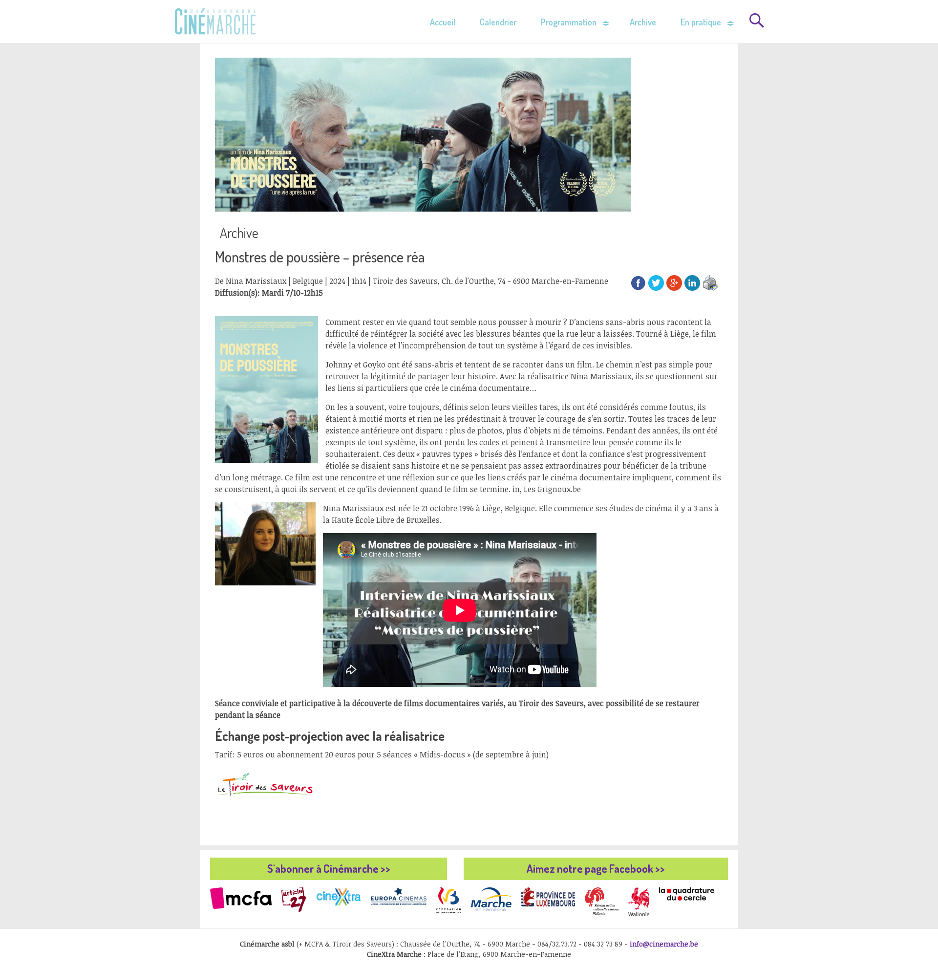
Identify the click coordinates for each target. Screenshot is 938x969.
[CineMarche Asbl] (213, 20)
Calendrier (498, 22)
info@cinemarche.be (664, 943)
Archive (643, 22)
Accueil (442, 22)
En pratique (701, 22)
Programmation (569, 22)
